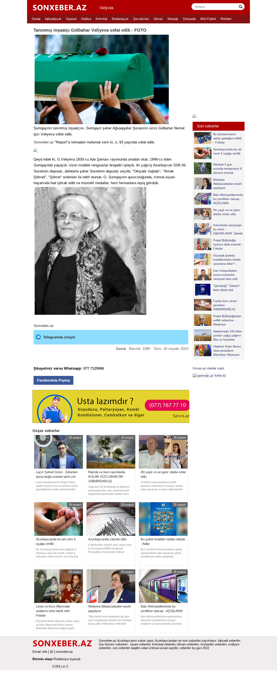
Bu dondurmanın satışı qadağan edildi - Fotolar (227, 138)
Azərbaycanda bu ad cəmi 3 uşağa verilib (227, 151)
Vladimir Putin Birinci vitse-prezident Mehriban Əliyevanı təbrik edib (227, 350)
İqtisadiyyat (53, 19)
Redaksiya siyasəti (66, 659)
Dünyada (189, 19)
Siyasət (71, 19)
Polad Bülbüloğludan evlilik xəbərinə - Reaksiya (227, 320)
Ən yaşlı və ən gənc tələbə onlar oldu (226, 212)
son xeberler (121, 648)
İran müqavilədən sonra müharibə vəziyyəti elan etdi (225, 274)
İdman (158, 19)
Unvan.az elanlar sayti (208, 368)
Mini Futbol (208, 19)
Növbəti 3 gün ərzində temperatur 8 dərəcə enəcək (227, 168)
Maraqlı (172, 19)
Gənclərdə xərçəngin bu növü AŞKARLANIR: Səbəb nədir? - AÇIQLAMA (228, 229)
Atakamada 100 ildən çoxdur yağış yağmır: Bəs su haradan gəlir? (227, 335)
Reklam (226, 19)
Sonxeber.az (44, 142)
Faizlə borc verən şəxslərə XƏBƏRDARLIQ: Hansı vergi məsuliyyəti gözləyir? (215, 305)
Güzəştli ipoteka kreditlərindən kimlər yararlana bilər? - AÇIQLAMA (227, 259)
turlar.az (220, 375)
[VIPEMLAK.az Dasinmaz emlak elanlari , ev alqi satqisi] (203, 375)
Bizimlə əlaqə (42, 659)
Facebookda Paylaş (53, 380)
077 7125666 (93, 368)
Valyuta (106, 7)
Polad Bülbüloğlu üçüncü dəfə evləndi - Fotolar (228, 244)
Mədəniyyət (120, 19)
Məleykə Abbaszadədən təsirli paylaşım (227, 183)
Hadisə (86, 19)
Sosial (36, 19)
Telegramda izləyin (59, 337)
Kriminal (101, 19)
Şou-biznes (141, 19)
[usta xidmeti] (113, 406)
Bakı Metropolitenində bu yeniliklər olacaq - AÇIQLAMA (228, 199)
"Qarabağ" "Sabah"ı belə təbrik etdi (226, 288)
